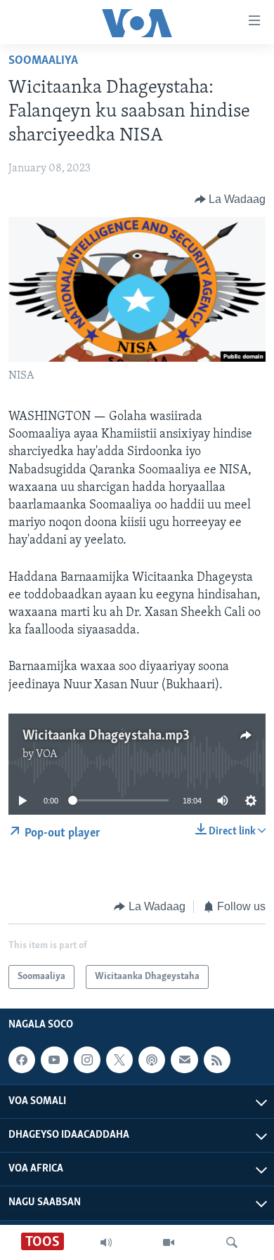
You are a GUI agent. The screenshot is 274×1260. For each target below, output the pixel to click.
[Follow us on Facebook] (21, 1059)
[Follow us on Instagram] (87, 1059)
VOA (47, 754)
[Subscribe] (184, 1059)
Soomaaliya (43, 61)
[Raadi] (232, 1242)
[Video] (169, 1242)
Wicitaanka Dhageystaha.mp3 (106, 736)
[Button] (230, 199)
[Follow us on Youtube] (54, 1059)
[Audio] (106, 1242)
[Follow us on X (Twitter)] (119, 1059)
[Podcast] (151, 1059)
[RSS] (217, 1059)
